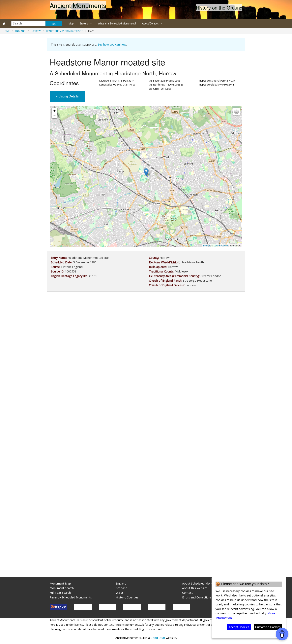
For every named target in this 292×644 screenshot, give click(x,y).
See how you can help (112, 44)
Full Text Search (60, 592)
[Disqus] (146, 413)
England (20, 30)
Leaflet (206, 245)
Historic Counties (127, 597)
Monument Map (60, 583)
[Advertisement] (146, 327)
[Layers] (236, 111)
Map (71, 23)
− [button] (54, 116)
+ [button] (54, 110)
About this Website (194, 588)
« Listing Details (67, 96)
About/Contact (150, 23)
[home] (4, 23)
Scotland (121, 588)
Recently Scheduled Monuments (71, 597)
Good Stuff (158, 638)
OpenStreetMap (221, 245)
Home (6, 30)
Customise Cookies (268, 627)
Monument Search (62, 588)
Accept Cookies (239, 627)
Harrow (36, 30)
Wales (120, 592)
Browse (83, 23)
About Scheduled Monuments (201, 583)
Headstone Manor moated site (64, 30)
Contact (187, 592)
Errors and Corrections (197, 597)
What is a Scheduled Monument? (117, 23)
